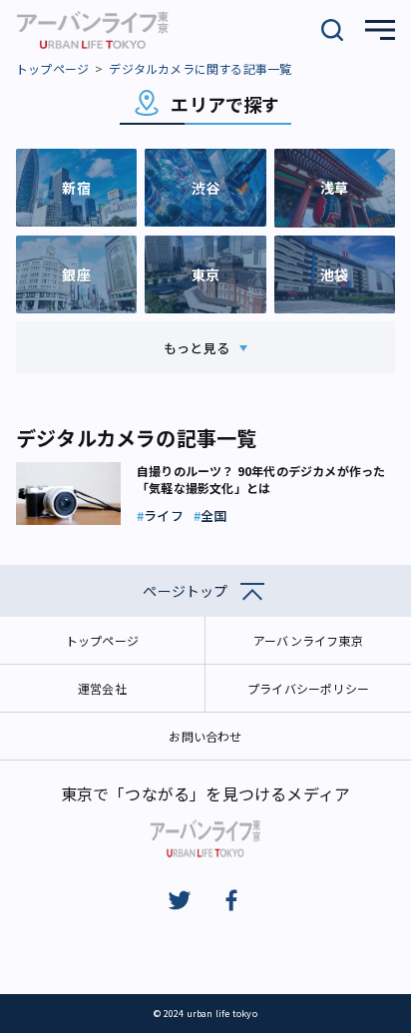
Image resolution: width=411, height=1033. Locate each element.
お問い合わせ (205, 736)
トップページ (52, 68)
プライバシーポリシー (308, 688)
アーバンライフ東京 (308, 640)
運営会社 (102, 688)
